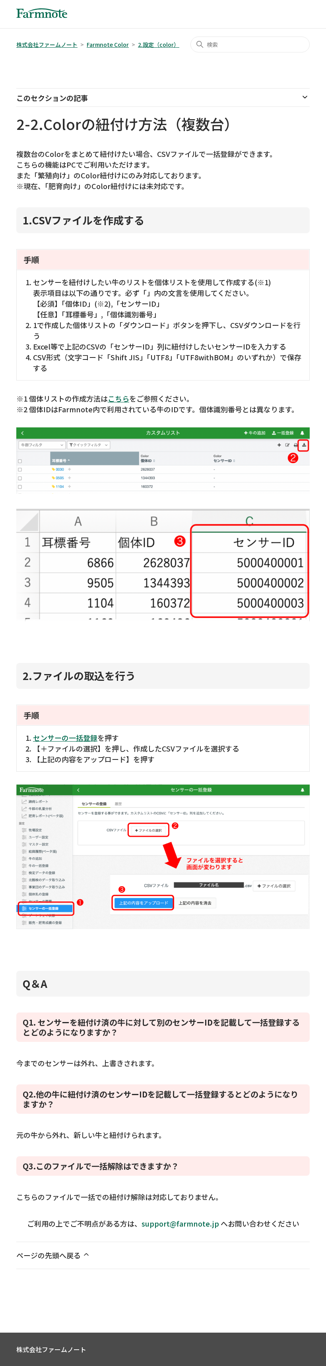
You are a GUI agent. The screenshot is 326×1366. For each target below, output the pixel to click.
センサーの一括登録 (65, 737)
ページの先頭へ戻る (49, 1255)
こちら (118, 398)
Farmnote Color (108, 44)
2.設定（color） (158, 44)
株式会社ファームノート (47, 44)
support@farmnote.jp (180, 1223)
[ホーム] (41, 15)
